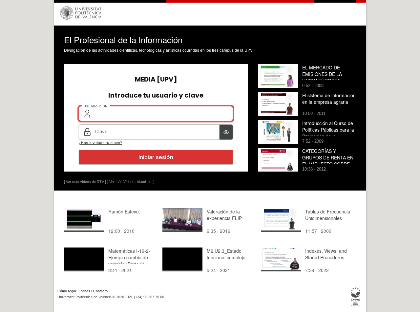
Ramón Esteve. (124, 211)
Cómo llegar (66, 291)
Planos (84, 291)
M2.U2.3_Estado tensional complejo (226, 254)
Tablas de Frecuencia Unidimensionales (327, 214)
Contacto (100, 291)
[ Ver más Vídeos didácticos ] (130, 182)
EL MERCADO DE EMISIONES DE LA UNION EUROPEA (322, 74)
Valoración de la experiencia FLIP (224, 214)
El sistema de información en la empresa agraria (329, 98)
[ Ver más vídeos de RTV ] (85, 182)
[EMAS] (355, 306)
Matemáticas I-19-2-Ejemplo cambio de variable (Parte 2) (129, 257)
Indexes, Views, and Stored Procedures (326, 254)
